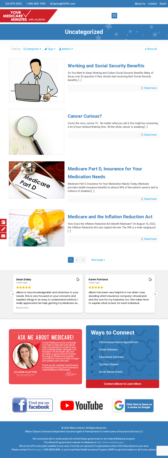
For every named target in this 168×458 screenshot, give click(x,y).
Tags (50, 49)
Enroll (163, 3)
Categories (32, 49)
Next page (97, 259)
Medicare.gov (34, 449)
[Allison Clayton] (29, 15)
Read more (150, 88)
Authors (66, 49)
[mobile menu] (114, 15)
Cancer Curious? (85, 116)
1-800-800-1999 (35, 3)
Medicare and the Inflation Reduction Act (110, 216)
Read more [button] (22, 307)
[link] (32, 405)
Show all (152, 49)
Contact (152, 3)
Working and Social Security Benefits (106, 65)
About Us (140, 3)
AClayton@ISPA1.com (62, 3)
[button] (155, 294)
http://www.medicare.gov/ (110, 442)
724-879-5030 (13, 3)
